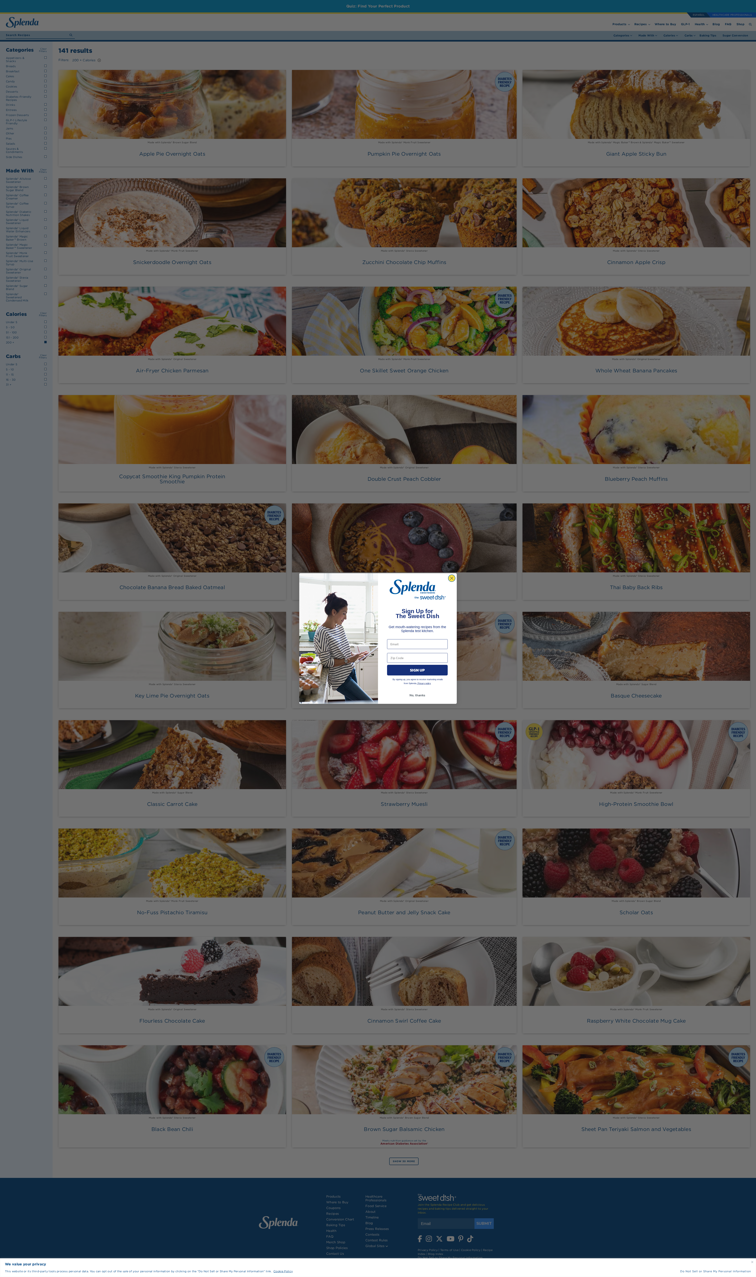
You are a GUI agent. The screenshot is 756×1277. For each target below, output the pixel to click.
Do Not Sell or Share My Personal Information (715, 1271)
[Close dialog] (451, 578)
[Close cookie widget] (752, 1262)
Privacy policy (424, 683)
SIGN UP (417, 670)
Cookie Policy (283, 1271)
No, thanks (417, 695)
